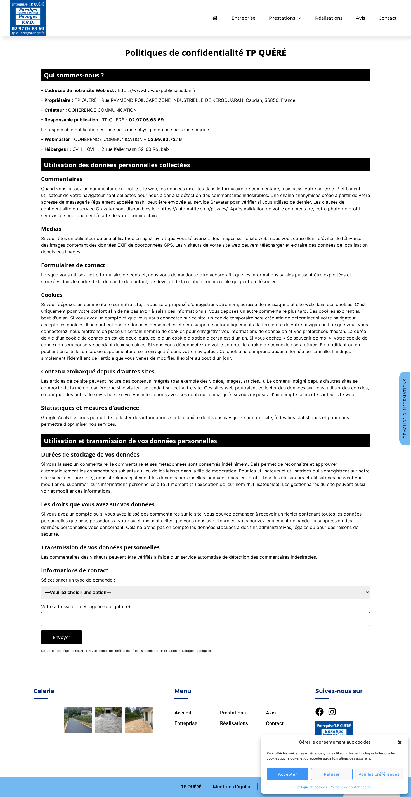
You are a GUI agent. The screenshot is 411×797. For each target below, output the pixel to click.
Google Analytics (59, 417)
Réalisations (328, 18)
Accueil (182, 713)
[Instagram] (332, 711)
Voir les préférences (379, 774)
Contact (388, 18)
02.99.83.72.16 (165, 139)
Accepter (287, 774)
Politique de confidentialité (350, 787)
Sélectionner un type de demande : (78, 580)
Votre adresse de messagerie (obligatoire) (85, 606)
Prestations (282, 18)
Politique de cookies (311, 787)
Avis (360, 18)
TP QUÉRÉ (191, 787)
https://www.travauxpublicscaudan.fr (157, 90)
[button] (400, 742)
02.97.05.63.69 (146, 120)
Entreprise (244, 18)
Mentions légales (232, 787)
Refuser (332, 774)
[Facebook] (319, 711)
